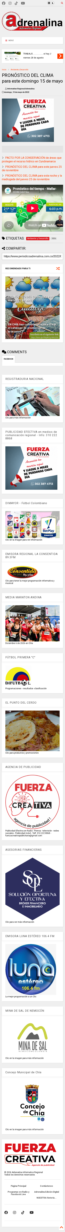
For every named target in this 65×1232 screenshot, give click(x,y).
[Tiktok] (16, 3)
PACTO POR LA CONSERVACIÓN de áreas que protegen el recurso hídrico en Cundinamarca (32, 159)
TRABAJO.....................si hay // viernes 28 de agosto (37, 56)
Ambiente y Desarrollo (19, 70)
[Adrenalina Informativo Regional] (32, 32)
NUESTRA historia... (47, 1198)
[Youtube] (23, 3)
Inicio (4, 70)
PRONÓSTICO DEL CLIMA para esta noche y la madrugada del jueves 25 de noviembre (32, 177)
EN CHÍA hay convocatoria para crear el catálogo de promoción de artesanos (32, 328)
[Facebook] (3, 3)
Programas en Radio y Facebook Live (18, 1193)
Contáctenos (46, 1186)
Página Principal (18, 1186)
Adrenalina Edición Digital (46, 1192)
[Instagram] (10, 3)
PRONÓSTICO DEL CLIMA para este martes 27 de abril (31, 298)
